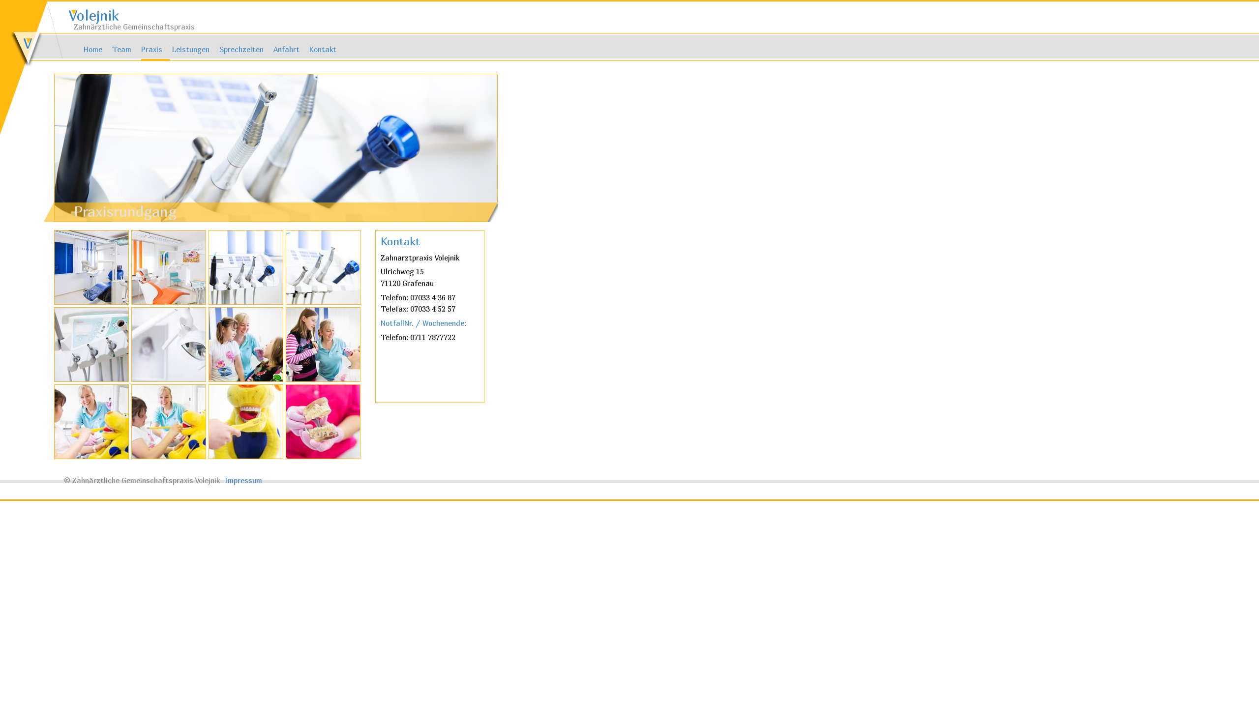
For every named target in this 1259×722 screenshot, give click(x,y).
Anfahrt (286, 49)
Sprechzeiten (241, 49)
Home (93, 49)
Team (121, 49)
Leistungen (191, 49)
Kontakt (322, 49)
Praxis (151, 49)
